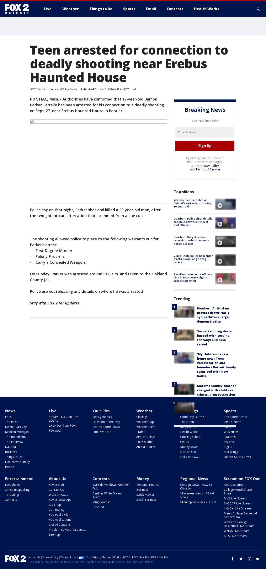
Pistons (229, 442)
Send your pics (102, 417)
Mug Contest (189, 427)
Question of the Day (106, 422)
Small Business (146, 500)
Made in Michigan (17, 432)
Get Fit (184, 442)
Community (56, 510)
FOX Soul (55, 430)
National (10, 447)
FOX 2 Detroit (38, 89)
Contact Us (56, 490)
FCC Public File (58, 515)
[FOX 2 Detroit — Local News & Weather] (18, 9)
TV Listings (12, 495)
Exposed (98, 507)
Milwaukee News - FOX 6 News (197, 495)
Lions (227, 427)
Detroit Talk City (16, 427)
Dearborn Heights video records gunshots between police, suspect (191, 240)
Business (11, 452)
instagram (249, 558)
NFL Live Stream (235, 485)
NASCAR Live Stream (238, 503)
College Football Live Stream (238, 491)
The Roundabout (16, 437)
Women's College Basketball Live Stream (239, 524)
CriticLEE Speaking (17, 490)
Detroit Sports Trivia (106, 427)
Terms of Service (208, 169)
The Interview (14, 442)
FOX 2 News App (60, 500)
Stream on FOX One (242, 478)
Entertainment (19, 478)
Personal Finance (147, 485)
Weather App (145, 422)
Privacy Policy (209, 166)
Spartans (230, 437)
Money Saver (189, 447)
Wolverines (231, 432)
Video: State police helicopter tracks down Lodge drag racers (193, 259)
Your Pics (101, 410)
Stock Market (145, 495)
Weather (144, 410)
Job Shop (55, 505)
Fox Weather (145, 442)
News (10, 410)
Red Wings (231, 452)
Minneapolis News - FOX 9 (198, 502)
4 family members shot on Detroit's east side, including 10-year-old (193, 203)
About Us (57, 478)
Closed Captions (60, 525)
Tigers (228, 447)
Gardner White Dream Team (107, 495)
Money (142, 478)
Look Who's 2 (101, 432)
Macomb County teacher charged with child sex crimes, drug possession (216, 390)
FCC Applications (60, 520)
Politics (10, 467)
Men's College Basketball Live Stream (240, 515)
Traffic (140, 432)
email (257, 558)
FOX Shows (12, 485)
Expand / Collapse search (258, 9)
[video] (225, 204)
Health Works (189, 432)
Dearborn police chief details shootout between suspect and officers (193, 222)
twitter (241, 558)
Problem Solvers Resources (67, 530)
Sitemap (54, 534)
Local (8, 417)
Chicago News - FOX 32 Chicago (196, 486)
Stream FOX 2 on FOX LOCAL (63, 418)
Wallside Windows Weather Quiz (110, 486)
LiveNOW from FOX (62, 425)
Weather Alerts (146, 427)
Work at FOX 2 (58, 495)
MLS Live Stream (235, 536)
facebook (232, 558)
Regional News (194, 478)
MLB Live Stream (235, 498)
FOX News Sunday (17, 462)
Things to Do (14, 457)
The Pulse (11, 422)
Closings (142, 417)
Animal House (145, 447)
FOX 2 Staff (56, 485)
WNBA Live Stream (237, 531)
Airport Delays (145, 437)
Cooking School (190, 437)
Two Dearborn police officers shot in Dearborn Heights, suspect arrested (193, 277)
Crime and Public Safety (63, 89)
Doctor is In (188, 452)
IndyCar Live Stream (237, 508)
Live (53, 410)
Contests (11, 500)
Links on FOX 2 (190, 457)
